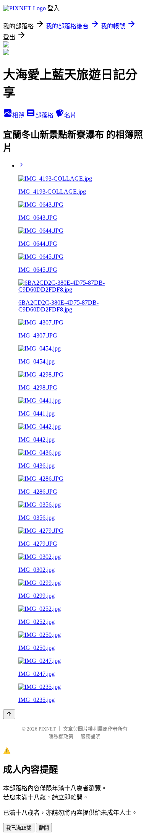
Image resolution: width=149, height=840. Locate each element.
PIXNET (47, 729)
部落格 (45, 115)
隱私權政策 (61, 736)
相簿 (19, 115)
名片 (70, 115)
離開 (44, 828)
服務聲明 (90, 736)
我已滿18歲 (18, 828)
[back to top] (9, 714)
